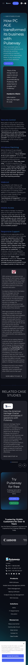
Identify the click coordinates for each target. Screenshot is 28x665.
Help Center (14, 630)
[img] (25, 3)
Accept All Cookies (13, 656)
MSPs (14, 608)
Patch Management (14, 588)
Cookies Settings (13, 660)
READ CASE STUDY (10, 456)
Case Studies (14, 636)
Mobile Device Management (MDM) (14, 585)
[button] (16, 3)
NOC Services (14, 598)
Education (14, 614)
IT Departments (14, 611)
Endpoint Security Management (14, 595)
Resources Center (14, 624)
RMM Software (14, 582)
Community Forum (14, 627)
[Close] (24, 643)
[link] (8, 3)
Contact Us (14, 633)
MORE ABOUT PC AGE (13, 376)
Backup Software (14, 591)
